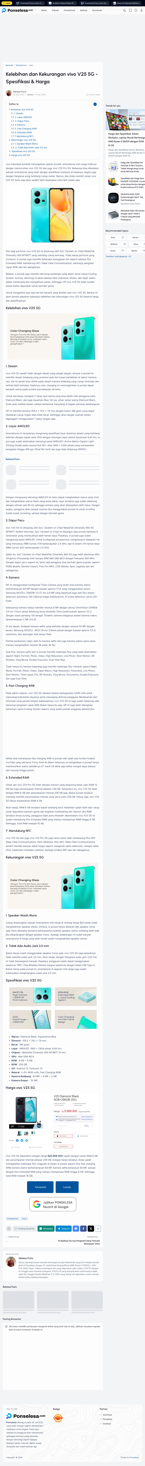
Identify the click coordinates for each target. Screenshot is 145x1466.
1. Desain (18, 113)
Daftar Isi (14, 104)
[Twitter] (91, 1229)
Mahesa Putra (26, 1258)
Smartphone (69, 10)
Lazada (67, 1187)
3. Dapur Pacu (22, 121)
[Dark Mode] (124, 10)
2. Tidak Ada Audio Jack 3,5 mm (31, 147)
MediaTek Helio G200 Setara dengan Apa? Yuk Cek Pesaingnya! (132, 197)
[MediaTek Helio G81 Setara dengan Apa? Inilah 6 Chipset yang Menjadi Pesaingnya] (113, 219)
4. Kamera (20, 124)
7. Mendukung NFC (24, 136)
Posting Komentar (26, 1228)
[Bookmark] (8, 1229)
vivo (25, 1219)
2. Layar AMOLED (23, 117)
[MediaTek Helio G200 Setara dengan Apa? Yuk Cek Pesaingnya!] (113, 202)
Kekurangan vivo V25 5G (23, 140)
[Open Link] (141, 10)
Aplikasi (83, 10)
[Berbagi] (98, 1229)
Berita (44, 10)
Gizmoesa (107, 1415)
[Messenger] (76, 1229)
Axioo (112, 250)
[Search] (135, 10)
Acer (113, 237)
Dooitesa (107, 1423)
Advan (135, 237)
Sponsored (97, 10)
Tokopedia (40, 1187)
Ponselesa (107, 1419)
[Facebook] (83, 1229)
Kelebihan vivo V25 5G (22, 109)
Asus (136, 244)
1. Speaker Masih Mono (26, 143)
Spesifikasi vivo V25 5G (23, 151)
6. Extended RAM (23, 132)
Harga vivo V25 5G (20, 155)
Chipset (55, 10)
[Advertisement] (72, 36)
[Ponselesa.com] (17, 10)
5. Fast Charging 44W (26, 128)
